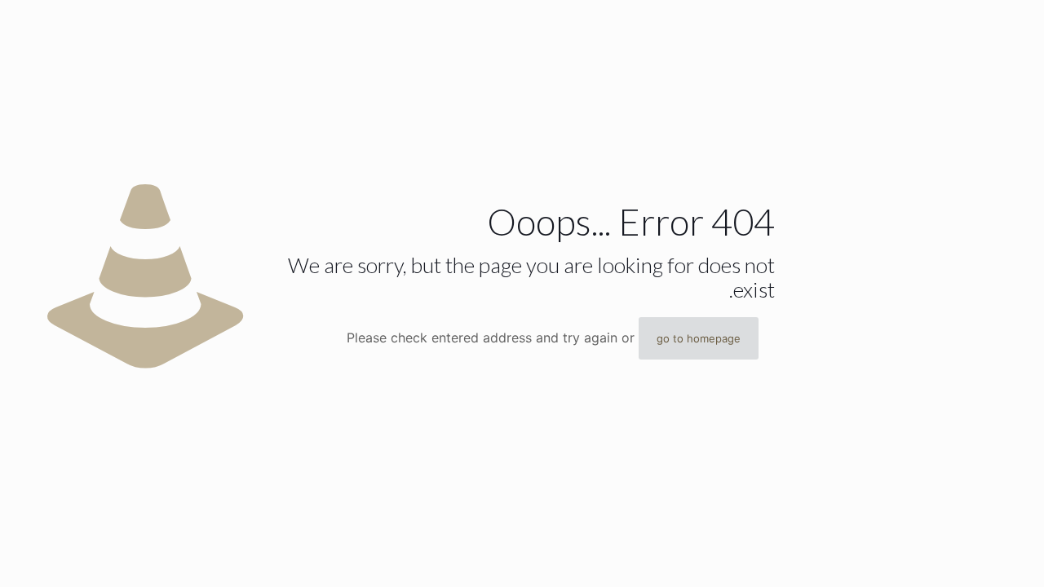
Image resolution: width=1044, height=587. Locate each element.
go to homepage (699, 338)
